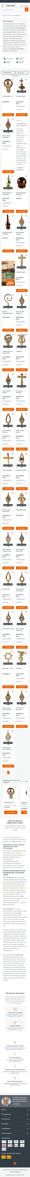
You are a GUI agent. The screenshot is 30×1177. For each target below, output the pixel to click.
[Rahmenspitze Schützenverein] (8, 539)
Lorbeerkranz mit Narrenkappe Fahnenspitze (7, 352)
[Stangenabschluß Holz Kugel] (22, 182)
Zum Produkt (8, 114)
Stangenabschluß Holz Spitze (7, 233)
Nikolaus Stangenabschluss (7, 312)
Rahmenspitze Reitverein (20, 708)
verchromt (19, 109)
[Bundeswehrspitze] (22, 459)
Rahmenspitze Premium (6, 431)
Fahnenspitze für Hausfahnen (7, 193)
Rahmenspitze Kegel (8, 628)
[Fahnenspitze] (8, 578)
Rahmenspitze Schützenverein (6, 550)
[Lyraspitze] (22, 341)
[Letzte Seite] (16, 772)
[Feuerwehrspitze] (22, 85)
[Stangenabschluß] (22, 499)
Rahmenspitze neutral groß (20, 590)
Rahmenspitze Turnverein (6, 136)
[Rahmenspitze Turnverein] (8, 125)
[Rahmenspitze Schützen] (22, 222)
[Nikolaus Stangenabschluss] (8, 301)
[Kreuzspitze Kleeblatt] (22, 380)
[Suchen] (26, 9)
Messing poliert (20, 106)
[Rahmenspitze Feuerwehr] (22, 618)
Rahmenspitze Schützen (20, 233)
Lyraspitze (19, 351)
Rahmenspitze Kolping (6, 391)
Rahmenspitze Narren (20, 431)
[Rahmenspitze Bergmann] (22, 301)
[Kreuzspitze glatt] (22, 261)
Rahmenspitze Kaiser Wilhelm (6, 748)
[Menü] (3, 5)
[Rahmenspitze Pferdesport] (8, 499)
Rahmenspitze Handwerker (20, 550)
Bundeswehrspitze (21, 470)
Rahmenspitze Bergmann (20, 312)
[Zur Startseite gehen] (10, 5)
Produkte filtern (7, 72)
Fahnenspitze (6, 589)
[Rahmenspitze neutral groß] (22, 578)
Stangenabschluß (21, 510)
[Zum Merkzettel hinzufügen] (12, 79)
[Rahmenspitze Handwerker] (22, 539)
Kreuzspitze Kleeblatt (19, 391)
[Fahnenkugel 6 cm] (8, 85)
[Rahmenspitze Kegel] (8, 618)
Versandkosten (16, 1172)
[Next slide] (26, 781)
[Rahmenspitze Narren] (22, 420)
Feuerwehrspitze (20, 96)
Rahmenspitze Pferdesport (6, 510)
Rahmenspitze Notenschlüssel (6, 708)
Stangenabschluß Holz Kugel (21, 193)
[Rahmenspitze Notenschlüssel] (8, 697)
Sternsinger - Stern (7, 668)
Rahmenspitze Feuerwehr (20, 629)
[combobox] (13, 9)
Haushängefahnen (18, 851)
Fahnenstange (7, 886)
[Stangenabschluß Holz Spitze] (8, 222)
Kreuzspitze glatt (20, 272)
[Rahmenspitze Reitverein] (22, 697)
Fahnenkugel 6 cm (7, 96)
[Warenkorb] (27, 5)
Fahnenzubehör (19, 888)
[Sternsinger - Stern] (8, 658)
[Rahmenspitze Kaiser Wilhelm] (8, 737)
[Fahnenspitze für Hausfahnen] (8, 182)
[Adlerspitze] (22, 658)
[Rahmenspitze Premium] (8, 420)
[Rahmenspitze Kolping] (8, 380)
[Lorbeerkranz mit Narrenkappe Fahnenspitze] (8, 341)
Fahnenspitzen (19, 855)
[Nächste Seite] (13, 772)
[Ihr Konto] (21, 5)
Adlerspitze (19, 668)
